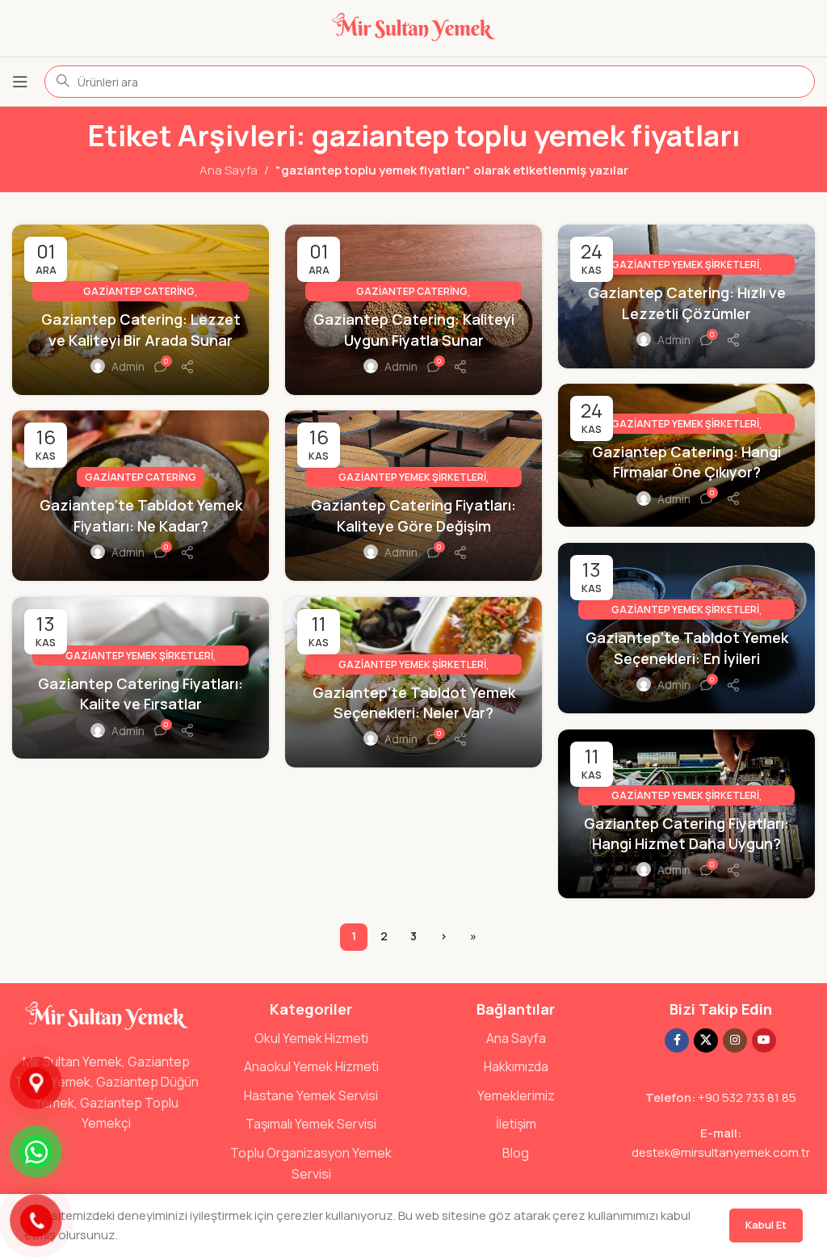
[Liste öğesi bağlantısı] (311, 1038)
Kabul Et (766, 1224)
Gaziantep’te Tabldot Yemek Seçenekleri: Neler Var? (414, 702)
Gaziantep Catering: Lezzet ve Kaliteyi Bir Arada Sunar (141, 329)
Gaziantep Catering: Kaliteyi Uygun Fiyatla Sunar (413, 329)
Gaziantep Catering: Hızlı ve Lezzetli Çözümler (687, 302)
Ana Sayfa (228, 170)
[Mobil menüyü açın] (20, 81)
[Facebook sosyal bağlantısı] (677, 1040)
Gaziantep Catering (139, 291)
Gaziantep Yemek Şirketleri (685, 264)
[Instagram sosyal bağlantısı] (735, 1040)
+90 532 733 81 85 (747, 1097)
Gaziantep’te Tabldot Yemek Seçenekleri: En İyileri (687, 647)
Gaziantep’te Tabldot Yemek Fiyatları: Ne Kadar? (141, 515)
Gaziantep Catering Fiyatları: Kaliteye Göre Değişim (413, 515)
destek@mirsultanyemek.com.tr (721, 1152)
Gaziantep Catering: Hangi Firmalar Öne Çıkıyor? (686, 461)
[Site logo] (413, 27)
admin (128, 366)
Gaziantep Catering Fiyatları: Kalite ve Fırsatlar (140, 693)
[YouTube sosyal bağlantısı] (764, 1040)
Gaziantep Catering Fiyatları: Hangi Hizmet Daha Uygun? (686, 833)
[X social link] (706, 1040)
